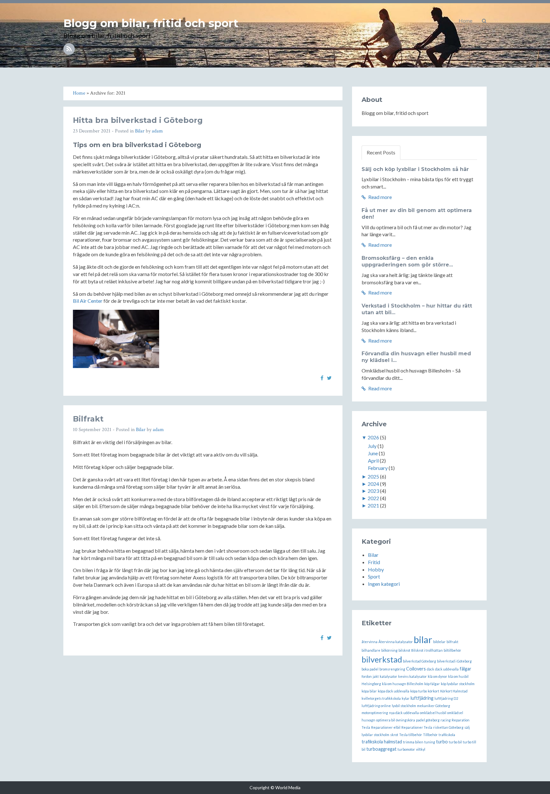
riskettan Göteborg (448, 727)
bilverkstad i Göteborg (454, 661)
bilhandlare (371, 650)
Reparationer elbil (385, 727)
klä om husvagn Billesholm (402, 684)
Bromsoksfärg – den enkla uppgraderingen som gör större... (407, 261)
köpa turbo (418, 691)
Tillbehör (430, 735)
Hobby (376, 569)
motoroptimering (375, 713)
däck (430, 669)
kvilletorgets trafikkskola (381, 698)
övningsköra (405, 720)
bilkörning (389, 650)
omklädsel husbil (433, 713)
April (373, 460)
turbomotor (406, 749)
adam (157, 131)
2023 (373, 491)
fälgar (465, 668)
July (372, 446)
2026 (373, 437)
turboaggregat (381, 749)
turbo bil (455, 742)
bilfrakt (452, 642)
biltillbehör (452, 650)
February (378, 468)
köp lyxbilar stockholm (458, 684)
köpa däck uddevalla (393, 691)
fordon (367, 676)
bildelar (439, 642)
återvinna (369, 642)
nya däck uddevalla (404, 713)
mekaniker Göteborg (433, 706)
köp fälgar (432, 684)
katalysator (388, 676)
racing (446, 720)
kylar (406, 698)
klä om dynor (437, 676)
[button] (484, 21)
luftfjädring (422, 698)
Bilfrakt (88, 418)
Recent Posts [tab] (381, 152)
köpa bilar (369, 691)
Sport (374, 576)
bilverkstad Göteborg (419, 661)
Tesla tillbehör (410, 735)
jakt (376, 676)
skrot (394, 735)
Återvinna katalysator (395, 642)
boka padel (370, 669)
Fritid (374, 562)
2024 (373, 484)
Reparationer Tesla (416, 727)
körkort (433, 691)
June (373, 453)
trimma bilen (413, 742)
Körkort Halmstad (454, 691)
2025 (373, 476)
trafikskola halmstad (382, 741)
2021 (373, 505)
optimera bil (385, 720)
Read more (379, 197)
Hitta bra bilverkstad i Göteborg (138, 120)
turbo (442, 741)
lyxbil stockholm (404, 706)
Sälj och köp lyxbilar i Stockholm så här (415, 169)
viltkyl (420, 749)
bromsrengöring (392, 669)
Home (465, 21)
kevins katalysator (412, 676)
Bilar (140, 131)
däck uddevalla (447, 669)
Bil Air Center (87, 301)
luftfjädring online (376, 706)
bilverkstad (382, 659)
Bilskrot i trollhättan (427, 650)
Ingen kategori (384, 584)
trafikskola (447, 735)
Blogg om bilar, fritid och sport (150, 23)
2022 (373, 498)
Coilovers (416, 668)
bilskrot (404, 650)
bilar (423, 639)
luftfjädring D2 (446, 698)
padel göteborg (428, 720)
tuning (429, 742)
